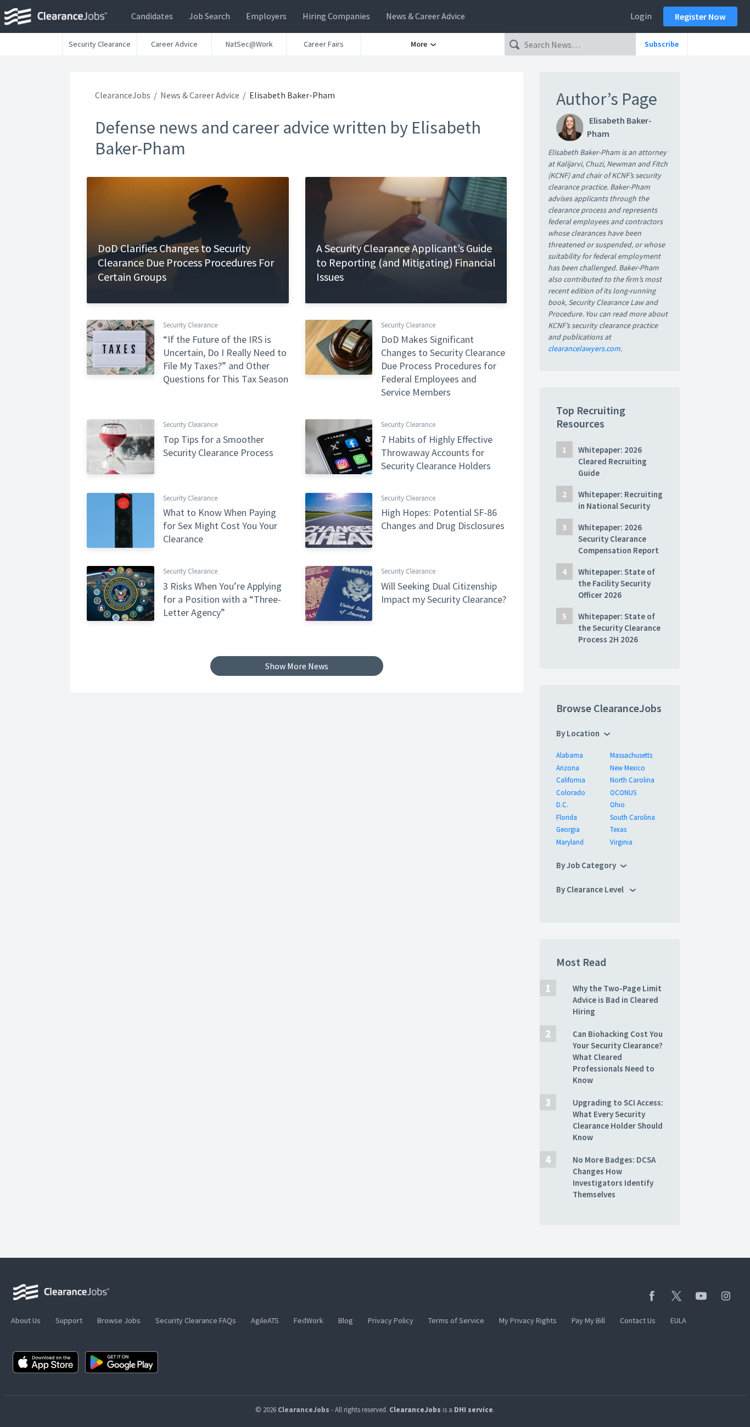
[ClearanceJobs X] (676, 1295)
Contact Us (638, 1320)
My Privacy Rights (528, 1320)
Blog (345, 1320)
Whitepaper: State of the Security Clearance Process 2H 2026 (619, 628)
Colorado (570, 792)
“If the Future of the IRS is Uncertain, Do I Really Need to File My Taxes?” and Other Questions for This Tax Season (225, 359)
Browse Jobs (119, 1320)
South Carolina (632, 817)
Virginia (621, 842)
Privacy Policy (390, 1320)
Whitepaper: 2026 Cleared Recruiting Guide (612, 461)
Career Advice (174, 44)
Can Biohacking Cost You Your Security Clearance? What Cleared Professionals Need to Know (618, 1057)
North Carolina (632, 780)
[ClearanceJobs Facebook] (651, 1295)
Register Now (700, 16)
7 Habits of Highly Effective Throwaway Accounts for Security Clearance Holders (436, 452)
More (420, 44)
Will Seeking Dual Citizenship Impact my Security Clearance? (443, 593)
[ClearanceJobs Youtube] (701, 1295)
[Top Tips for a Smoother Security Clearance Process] (120, 446)
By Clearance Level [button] (590, 889)
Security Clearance (100, 44)
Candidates (152, 15)
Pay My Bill (588, 1320)
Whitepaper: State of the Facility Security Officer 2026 (616, 583)
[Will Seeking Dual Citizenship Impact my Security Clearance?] (339, 592)
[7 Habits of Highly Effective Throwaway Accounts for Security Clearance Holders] (339, 446)
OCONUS (623, 792)
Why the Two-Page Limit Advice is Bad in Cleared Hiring (617, 1000)
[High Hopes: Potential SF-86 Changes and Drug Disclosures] (339, 519)
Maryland (570, 842)
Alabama (569, 755)
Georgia (568, 829)
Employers (266, 15)
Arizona (567, 768)
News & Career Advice (425, 15)
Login (641, 15)
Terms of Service (456, 1320)
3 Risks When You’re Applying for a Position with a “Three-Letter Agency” (222, 599)
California (570, 780)
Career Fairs (324, 44)
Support (68, 1320)
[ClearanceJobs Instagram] (725, 1295)
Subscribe (662, 44)
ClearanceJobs (122, 95)
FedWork (308, 1320)
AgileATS (265, 1320)
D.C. (562, 804)
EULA (678, 1320)
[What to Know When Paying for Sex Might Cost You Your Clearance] (120, 519)
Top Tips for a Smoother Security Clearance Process (218, 446)
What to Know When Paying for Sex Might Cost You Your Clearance (220, 525)
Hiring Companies (336, 15)
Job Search (209, 15)
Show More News (296, 665)
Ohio (617, 804)
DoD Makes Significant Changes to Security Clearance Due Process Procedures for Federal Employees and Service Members (443, 365)
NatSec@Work (249, 44)
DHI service (473, 1409)
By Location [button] (578, 733)
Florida (566, 817)
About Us (26, 1320)
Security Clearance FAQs (195, 1320)
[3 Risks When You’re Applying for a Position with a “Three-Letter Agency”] (120, 592)
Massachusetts (631, 755)
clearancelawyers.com (584, 348)
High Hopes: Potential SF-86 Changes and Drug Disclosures (443, 519)
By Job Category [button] (586, 865)
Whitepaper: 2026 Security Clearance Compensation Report (618, 539)
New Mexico (627, 768)
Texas (618, 829)
